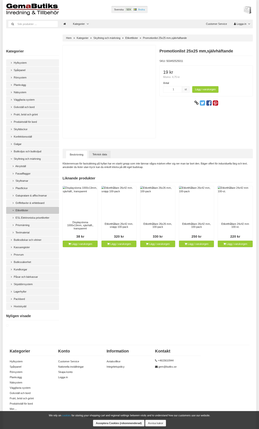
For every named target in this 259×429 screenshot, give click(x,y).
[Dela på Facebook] (209, 103)
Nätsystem (19, 92)
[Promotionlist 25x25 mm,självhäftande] (11, 325)
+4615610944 (166, 360)
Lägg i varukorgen (205, 89)
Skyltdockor (20, 129)
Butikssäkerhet (22, 261)
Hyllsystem (20, 62)
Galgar (17, 143)
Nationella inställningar (71, 366)
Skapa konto (65, 371)
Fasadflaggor (22, 173)
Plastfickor (21, 188)
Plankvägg (19, 84)
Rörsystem (20, 77)
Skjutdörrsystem (23, 284)
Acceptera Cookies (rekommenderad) (119, 423)
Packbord (19, 298)
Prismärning (22, 225)
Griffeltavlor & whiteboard (29, 202)
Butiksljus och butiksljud (27, 151)
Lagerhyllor (19, 291)
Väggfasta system (24, 99)
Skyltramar (21, 180)
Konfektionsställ (22, 136)
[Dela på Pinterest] (215, 103)
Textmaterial (22, 232)
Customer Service (216, 23)
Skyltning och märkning (27, 158)
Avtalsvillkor (114, 361)
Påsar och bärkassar (25, 276)
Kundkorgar (20, 269)
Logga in (241, 23)
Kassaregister (21, 247)
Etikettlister (21, 210)
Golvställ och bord (24, 107)
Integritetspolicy (116, 366)
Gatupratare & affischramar (31, 195)
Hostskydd (19, 306)
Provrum (18, 254)
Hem (69, 37)
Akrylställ (20, 166)
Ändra (141, 9)
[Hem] (64, 24)
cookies (66, 415)
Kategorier (79, 23)
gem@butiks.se (167, 366)
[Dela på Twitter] (202, 103)
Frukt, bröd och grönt (25, 114)
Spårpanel (19, 70)
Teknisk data (99, 154)
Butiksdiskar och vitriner (27, 239)
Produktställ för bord (25, 121)
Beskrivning (76, 154)
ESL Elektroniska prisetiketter (32, 217)
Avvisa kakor (155, 423)
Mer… (13, 408)
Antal (166, 82)
